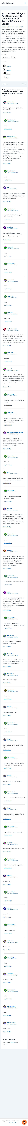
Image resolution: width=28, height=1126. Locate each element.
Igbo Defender (7, 3)
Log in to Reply (7, 112)
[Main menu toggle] (25, 3)
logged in (12, 1042)
